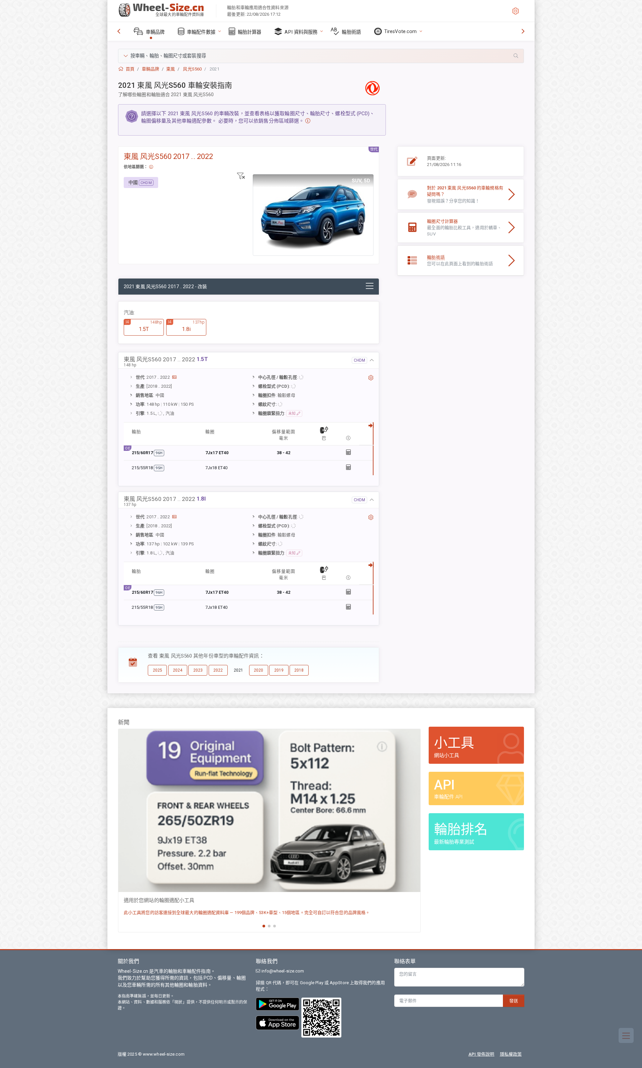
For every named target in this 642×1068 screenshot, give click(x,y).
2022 (218, 670)
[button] (321, 56)
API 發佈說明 (481, 1054)
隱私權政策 (511, 1054)
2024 (177, 670)
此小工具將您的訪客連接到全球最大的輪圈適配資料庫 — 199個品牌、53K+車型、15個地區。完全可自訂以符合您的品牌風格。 (247, 912)
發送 (513, 1000)
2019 (279, 670)
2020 (258, 670)
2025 (157, 670)
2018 (299, 670)
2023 (198, 670)
